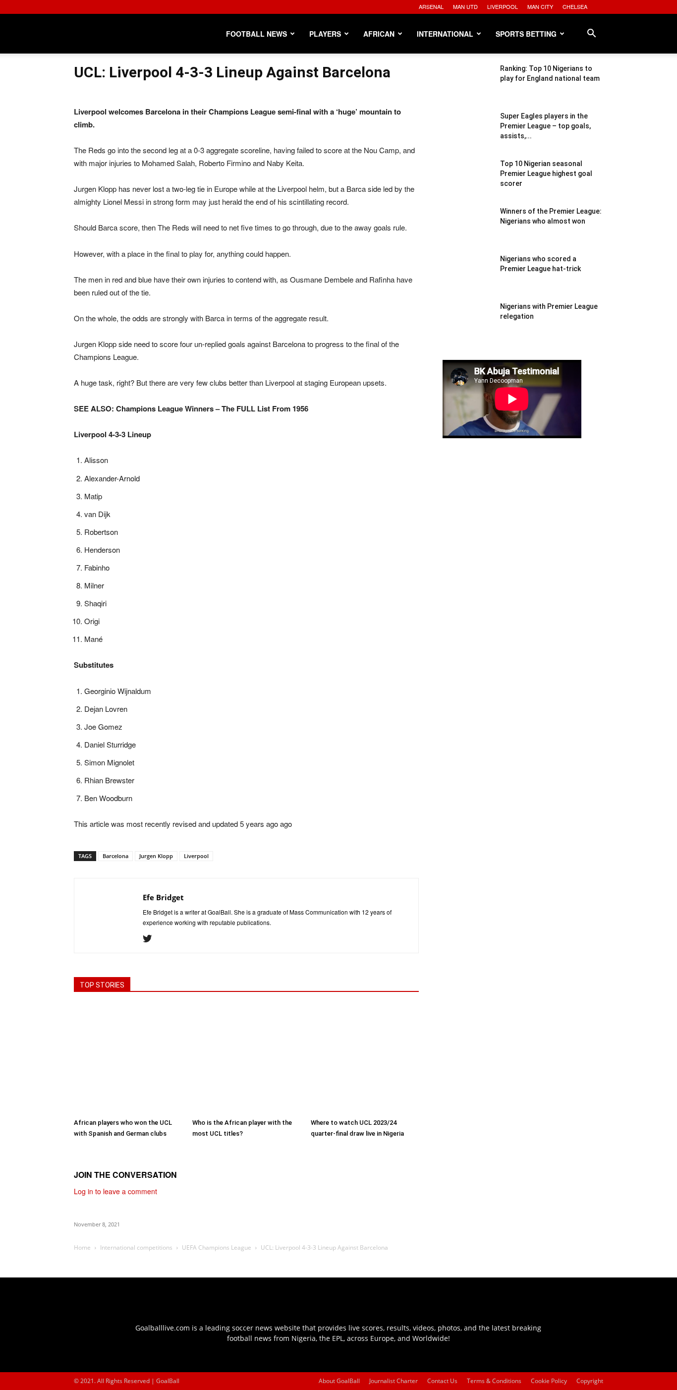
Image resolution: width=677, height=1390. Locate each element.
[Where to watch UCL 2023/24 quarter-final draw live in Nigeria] (365, 1059)
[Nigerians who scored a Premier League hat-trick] (467, 278)
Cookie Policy (549, 1381)
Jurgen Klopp (156, 856)
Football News (256, 34)
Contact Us (442, 1381)
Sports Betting (526, 34)
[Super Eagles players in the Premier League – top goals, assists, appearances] (467, 136)
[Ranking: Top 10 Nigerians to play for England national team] (467, 88)
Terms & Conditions (494, 1381)
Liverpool (196, 856)
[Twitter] (151, 939)
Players (325, 34)
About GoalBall (339, 1381)
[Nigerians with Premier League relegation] (467, 326)
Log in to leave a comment (115, 1191)
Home (82, 1247)
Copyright (589, 1381)
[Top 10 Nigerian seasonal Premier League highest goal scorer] (467, 183)
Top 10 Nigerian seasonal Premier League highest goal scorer (546, 173)
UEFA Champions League (216, 1247)
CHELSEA (575, 6)
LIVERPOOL (502, 6)
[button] (591, 34)
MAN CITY (540, 6)
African (379, 34)
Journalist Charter (393, 1381)
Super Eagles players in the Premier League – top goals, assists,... (545, 126)
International (445, 34)
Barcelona (115, 856)
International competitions (136, 1247)
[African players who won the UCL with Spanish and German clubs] (128, 1059)
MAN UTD (465, 6)
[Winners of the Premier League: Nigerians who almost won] (467, 231)
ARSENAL (431, 6)
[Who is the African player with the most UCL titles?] (246, 1059)
